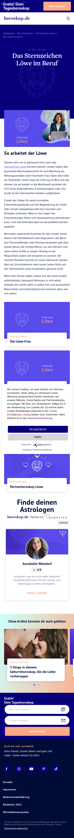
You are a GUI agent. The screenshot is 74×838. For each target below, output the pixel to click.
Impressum (9, 789)
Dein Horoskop (25, 33)
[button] (34, 684)
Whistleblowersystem (16, 812)
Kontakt (8, 782)
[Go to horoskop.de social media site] (6, 768)
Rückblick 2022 (12, 804)
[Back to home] (17, 18)
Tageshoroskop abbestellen (16, 828)
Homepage (8, 33)
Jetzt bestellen (57, 6)
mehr (38, 437)
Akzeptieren (38, 429)
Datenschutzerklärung (16, 797)
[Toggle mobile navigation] (68, 18)
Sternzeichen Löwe (45, 33)
